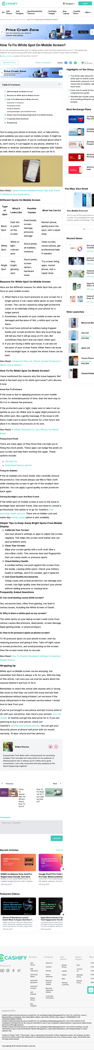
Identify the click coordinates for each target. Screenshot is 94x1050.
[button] (85, 3)
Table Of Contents (11, 85)
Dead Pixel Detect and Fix (18, 465)
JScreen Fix (11, 461)
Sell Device (63, 958)
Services (33, 957)
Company (48, 957)
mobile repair (18, 517)
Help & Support (78, 958)
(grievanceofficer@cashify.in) (13, 1025)
